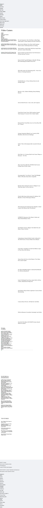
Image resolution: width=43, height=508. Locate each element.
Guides (1, 476)
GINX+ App (2, 491)
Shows (1, 503)
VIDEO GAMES (2, 11)
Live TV (1, 500)
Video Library (2, 502)
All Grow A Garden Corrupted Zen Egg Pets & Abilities (6, 340)
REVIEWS (2, 14)
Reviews (2, 37)
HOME (2, 33)
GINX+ (1, 507)
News (2, 36)
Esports (1, 478)
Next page (3, 328)
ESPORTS (2, 6)
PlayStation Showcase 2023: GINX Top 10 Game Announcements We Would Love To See (6, 425)
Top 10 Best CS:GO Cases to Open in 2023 (6, 422)
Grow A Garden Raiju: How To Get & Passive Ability (6, 343)
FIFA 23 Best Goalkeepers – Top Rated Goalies (6, 429)
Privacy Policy (2, 495)
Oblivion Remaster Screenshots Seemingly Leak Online (30, 312)
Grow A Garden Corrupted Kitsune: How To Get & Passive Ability (6, 348)
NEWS (1, 5)
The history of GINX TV (4, 493)
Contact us (2, 488)
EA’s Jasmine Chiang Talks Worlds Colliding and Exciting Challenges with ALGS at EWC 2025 (6, 402)
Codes (2, 33)
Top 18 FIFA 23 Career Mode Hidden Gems (6, 434)
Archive (1, 498)
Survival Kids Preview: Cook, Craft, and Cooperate (29, 102)
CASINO (1, 8)
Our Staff (1, 490)
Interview (2, 35)
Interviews (2, 481)
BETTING (1, 10)
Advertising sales (3, 496)
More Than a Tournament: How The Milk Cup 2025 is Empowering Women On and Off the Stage (6, 384)
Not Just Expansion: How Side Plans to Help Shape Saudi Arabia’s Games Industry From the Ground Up (6, 391)
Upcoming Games (4, 38)
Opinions (1, 483)
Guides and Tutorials (4, 34)
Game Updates (2, 484)
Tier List (2, 38)
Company (1, 487)
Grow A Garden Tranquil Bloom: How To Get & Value (6, 333)
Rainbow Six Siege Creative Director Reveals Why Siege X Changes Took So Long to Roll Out (6, 406)
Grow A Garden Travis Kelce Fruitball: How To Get (6, 337)
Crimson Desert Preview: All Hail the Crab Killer (28, 301)
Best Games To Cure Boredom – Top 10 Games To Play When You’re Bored (6, 431)
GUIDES (1, 13)
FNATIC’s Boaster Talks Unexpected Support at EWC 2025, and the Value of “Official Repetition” (6, 398)
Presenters (2, 505)
